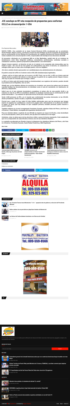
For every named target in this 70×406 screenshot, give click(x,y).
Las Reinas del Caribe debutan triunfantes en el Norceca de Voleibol (27, 216)
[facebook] (18, 170)
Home (58, 403)
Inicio (3, 18)
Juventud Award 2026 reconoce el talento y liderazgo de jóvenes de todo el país (12, 151)
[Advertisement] (12, 311)
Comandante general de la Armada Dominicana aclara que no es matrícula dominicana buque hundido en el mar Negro (38, 357)
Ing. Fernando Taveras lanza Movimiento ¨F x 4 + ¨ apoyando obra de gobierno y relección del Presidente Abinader (37, 203)
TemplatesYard (13, 403)
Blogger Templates (27, 403)
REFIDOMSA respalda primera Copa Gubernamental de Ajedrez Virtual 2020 (28, 388)
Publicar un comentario (7, 166)
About (61, 403)
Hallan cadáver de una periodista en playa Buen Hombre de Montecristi (28, 209)
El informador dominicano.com (10, 27)
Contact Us (66, 403)
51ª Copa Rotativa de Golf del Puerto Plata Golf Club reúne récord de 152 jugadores (30, 370)
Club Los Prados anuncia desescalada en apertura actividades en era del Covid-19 (30, 395)
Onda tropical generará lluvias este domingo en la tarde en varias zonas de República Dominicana (57, 151)
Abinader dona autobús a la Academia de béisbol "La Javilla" (25, 381)
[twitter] (51, 170)
